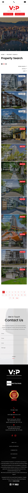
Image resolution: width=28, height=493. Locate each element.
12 (12, 295)
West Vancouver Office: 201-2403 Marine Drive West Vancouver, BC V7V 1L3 (14, 420)
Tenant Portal (20, 14)
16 (24, 295)
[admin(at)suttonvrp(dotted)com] (25, 2)
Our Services (14, 454)
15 (21, 295)
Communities (14, 450)
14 (18, 295)
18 (13, 298)
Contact (14, 457)
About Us (14, 442)
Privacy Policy (14, 479)
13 (15, 295)
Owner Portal (8, 14)
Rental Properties (14, 446)
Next (17, 298)
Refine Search (22, 66)
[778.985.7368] (14, 2)
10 (6, 295)
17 (10, 298)
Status (24, 68)
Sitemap (8, 479)
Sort (24, 71)
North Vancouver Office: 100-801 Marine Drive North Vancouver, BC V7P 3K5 (14, 428)
